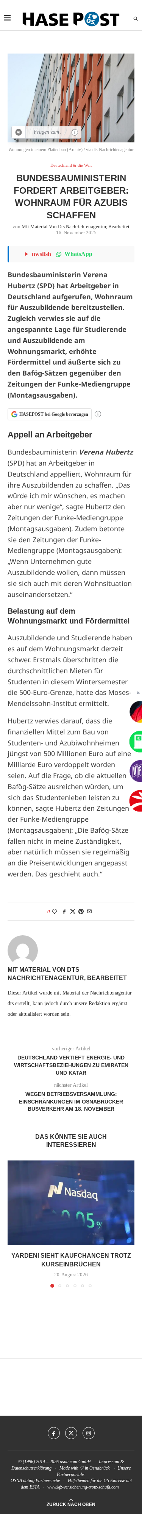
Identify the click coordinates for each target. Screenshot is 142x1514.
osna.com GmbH (75, 1461)
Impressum (109, 1461)
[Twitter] (71, 1433)
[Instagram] (89, 1433)
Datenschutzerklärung (31, 1468)
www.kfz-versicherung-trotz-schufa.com (83, 1487)
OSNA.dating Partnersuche (35, 1480)
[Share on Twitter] (72, 912)
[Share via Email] (89, 912)
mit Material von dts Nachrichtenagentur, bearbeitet (76, 226)
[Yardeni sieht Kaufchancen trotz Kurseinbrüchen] (71, 1202)
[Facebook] (54, 1433)
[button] (14, 1223)
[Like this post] (54, 912)
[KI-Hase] (19, 132)
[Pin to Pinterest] (81, 912)
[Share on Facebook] (64, 912)
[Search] (135, 19)
